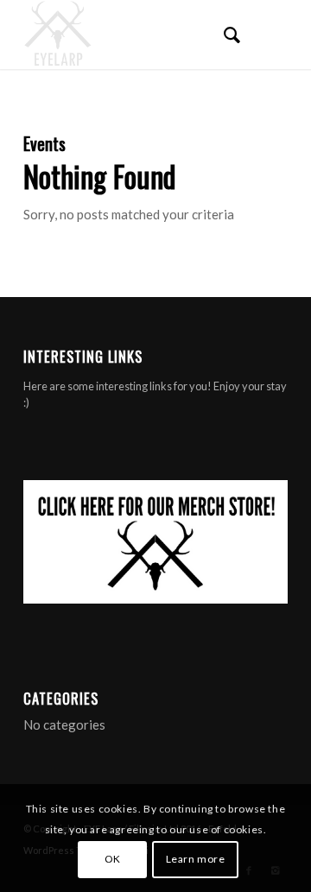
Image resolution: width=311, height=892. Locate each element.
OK (113, 858)
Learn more (195, 858)
